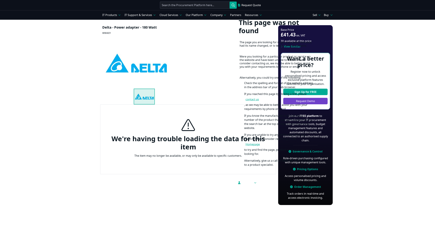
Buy (326, 15)
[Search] (233, 5)
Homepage (253, 144)
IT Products (109, 15)
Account (247, 183)
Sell (315, 15)
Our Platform (194, 15)
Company (216, 15)
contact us (252, 99)
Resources (251, 15)
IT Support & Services (138, 15)
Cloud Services (169, 15)
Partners (235, 15)
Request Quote (251, 5)
